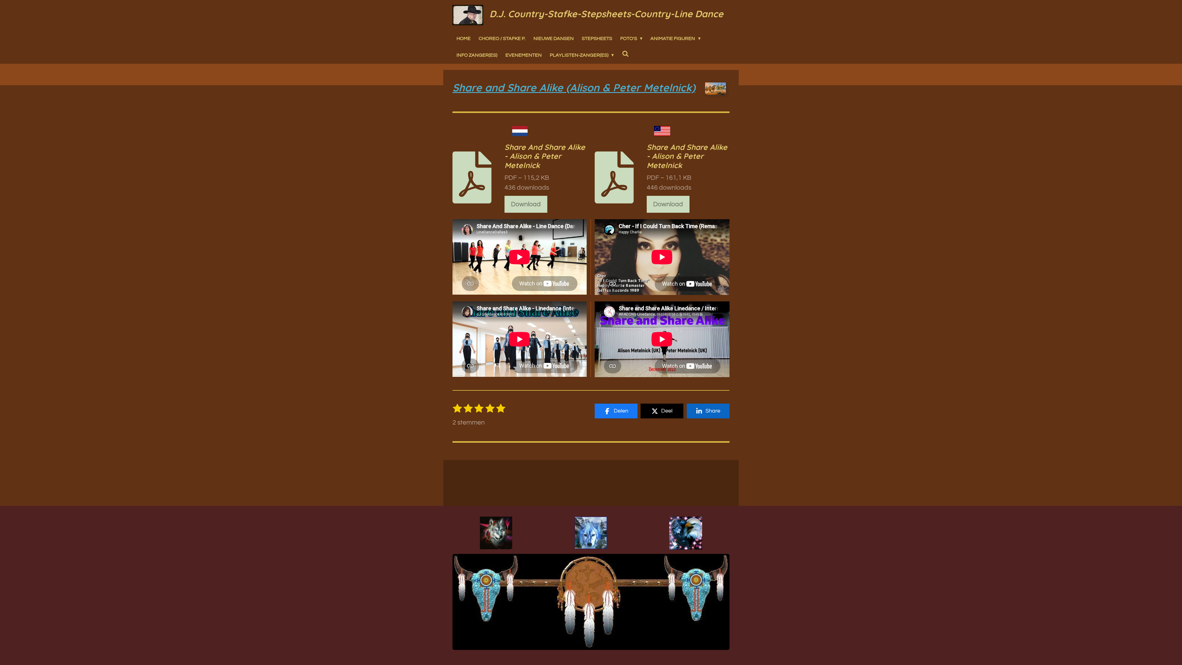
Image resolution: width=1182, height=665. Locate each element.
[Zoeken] (625, 54)
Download (526, 204)
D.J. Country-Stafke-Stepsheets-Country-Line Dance (606, 14)
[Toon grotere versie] (496, 533)
